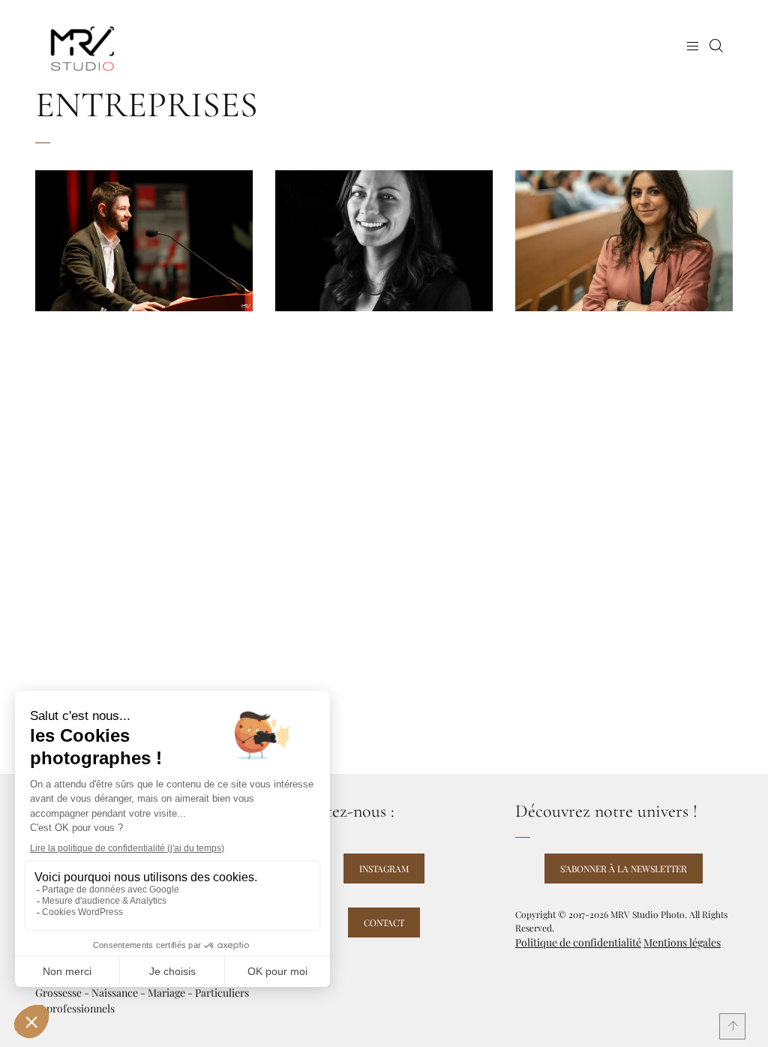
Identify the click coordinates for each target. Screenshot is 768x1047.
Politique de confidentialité (578, 942)
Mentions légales (682, 942)
